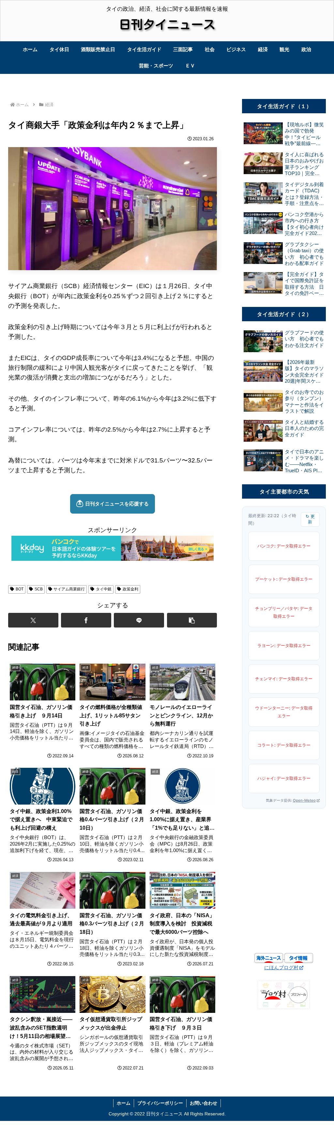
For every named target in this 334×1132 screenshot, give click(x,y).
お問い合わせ (203, 1103)
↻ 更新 (310, 519)
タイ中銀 (104, 589)
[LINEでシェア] (139, 620)
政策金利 (130, 589)
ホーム (123, 1103)
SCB (39, 589)
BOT (19, 589)
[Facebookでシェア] (86, 620)
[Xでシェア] (33, 620)
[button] (192, 620)
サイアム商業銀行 (69, 589)
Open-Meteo (304, 800)
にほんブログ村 (281, 967)
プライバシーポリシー (160, 1103)
